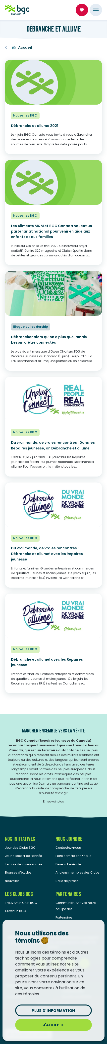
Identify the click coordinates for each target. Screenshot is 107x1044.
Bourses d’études (18, 872)
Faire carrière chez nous (73, 856)
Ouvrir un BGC (15, 911)
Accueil (25, 47)
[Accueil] (17, 10)
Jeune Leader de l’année (23, 856)
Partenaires (63, 917)
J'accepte (53, 1025)
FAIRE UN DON (82, 10)
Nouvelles (12, 881)
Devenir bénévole (68, 864)
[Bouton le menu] (96, 10)
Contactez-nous (68, 847)
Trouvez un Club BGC (21, 903)
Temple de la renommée (23, 864)
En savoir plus (53, 801)
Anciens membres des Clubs (77, 872)
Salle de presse (66, 881)
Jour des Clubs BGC (20, 847)
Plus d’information (53, 1010)
